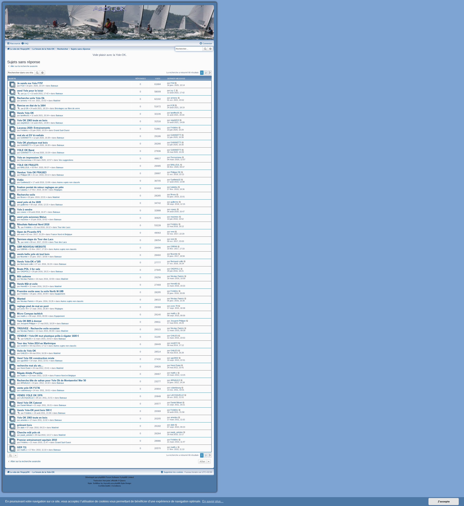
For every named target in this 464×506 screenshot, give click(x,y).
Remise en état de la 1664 (31, 105)
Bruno (23, 197)
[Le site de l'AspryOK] (109, 9)
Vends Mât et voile (27, 284)
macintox (24, 219)
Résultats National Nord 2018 (33, 224)
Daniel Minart (26, 405)
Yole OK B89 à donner (29, 321)
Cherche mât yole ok (28, 432)
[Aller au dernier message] (176, 83)
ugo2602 (24, 361)
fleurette (24, 257)
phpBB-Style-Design (122, 483)
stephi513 (24, 123)
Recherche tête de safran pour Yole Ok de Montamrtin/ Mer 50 (51, 380)
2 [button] (205, 72)
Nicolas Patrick (27, 279)
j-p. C (26, 93)
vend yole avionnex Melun (31, 217)
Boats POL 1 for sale (28, 269)
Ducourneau (25, 160)
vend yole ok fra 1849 (29, 202)
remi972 (24, 346)
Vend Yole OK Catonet (29, 402)
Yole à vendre (24, 209)
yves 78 (24, 309)
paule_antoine (26, 435)
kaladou (23, 190)
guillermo (24, 205)
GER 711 (21, 447)
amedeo (24, 420)
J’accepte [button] (444, 501)
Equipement (60, 294)
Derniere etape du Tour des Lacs (35, 239)
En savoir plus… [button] (212, 501)
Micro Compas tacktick (30, 313)
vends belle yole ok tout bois (33, 254)
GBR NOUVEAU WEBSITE (31, 246)
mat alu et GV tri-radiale (30, 135)
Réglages (58, 190)
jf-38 (26, 108)
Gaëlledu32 (25, 182)
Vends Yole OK (25, 113)
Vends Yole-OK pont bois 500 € (34, 410)
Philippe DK (25, 175)
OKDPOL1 (25, 271)
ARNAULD (25, 383)
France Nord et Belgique (61, 234)
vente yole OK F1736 (28, 388)
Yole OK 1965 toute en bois (32, 120)
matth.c (23, 316)
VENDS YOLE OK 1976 (29, 395)
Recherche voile (26, 194)
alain (22, 427)
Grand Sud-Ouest (61, 130)
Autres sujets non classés (68, 182)
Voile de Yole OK (26, 350)
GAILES (27, 339)
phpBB (101, 477)
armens (23, 100)
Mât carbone (24, 276)
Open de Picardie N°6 (29, 232)
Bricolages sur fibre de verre (67, 108)
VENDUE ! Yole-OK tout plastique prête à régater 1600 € (48, 336)
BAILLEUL (25, 167)
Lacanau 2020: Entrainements (33, 127)
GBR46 (23, 249)
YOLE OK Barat (25, 150)
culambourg (25, 390)
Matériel (56, 100)
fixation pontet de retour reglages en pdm (40, 187)
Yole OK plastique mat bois (32, 142)
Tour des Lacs (64, 227)
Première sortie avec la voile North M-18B (40, 291)
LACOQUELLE (27, 398)
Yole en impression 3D (29, 157)
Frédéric (24, 130)
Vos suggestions (66, 160)
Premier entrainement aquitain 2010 (37, 440)
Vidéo (20, 180)
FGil (22, 86)
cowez (23, 212)
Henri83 (23, 286)
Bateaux (54, 86)
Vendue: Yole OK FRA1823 (31, 172)
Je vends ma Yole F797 (30, 83)
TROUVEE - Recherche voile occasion (38, 328)
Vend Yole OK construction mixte (35, 358)
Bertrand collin (26, 264)
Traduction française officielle (105, 481)
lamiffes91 (24, 115)
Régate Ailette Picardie (29, 373)
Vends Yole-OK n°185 (29, 261)
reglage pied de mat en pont (33, 306)
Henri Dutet (25, 368)
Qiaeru (123, 481)
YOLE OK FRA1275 (27, 165)
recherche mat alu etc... (30, 365)
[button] (210, 72)
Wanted (21, 298)
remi (22, 234)
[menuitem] (24, 43)
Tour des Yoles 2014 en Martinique (36, 343)
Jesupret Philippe (28, 323)
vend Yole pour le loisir (30, 90)
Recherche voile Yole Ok (30, 98)
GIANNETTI (25, 138)
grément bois (24, 425)
